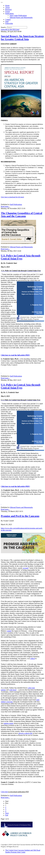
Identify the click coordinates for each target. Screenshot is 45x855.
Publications (9, 13)
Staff (7, 21)
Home (7, 6)
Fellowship (9, 23)
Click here (4, 792)
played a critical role (25, 733)
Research (8, 9)
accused (25, 568)
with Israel (12, 690)
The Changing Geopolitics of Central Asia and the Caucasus (21, 215)
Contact (8, 19)
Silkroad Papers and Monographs (21, 17)
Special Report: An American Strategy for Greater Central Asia (22, 38)
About (7, 7)
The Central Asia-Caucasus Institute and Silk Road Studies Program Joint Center (22, 851)
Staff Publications (16, 204)
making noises (8, 723)
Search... (4, 27)
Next (7, 813)
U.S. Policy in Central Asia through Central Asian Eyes (20, 257)
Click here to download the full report (12, 197)
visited (9, 631)
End (6, 815)
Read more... (5, 206)
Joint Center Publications (18, 15)
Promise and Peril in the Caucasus (20, 516)
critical (32, 658)
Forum (7, 11)
